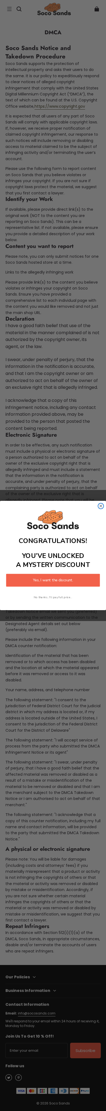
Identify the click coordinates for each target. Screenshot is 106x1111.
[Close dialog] (101, 506)
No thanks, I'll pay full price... (53, 597)
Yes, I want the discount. (53, 580)
